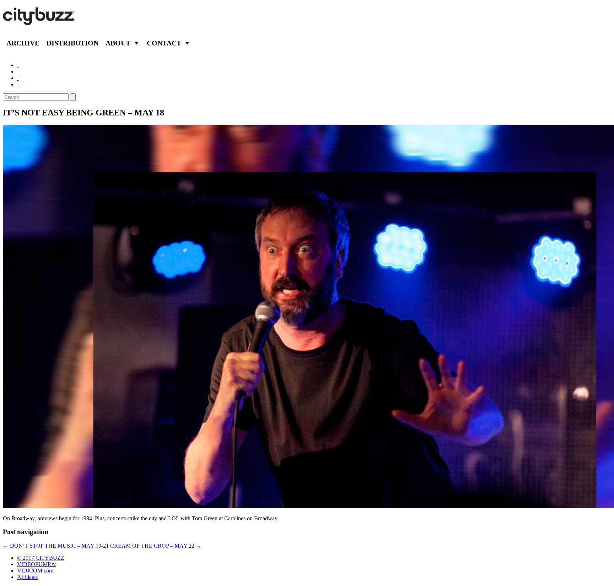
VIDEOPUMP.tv (36, 564)
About (118, 43)
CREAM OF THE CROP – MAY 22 (155, 546)
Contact (164, 43)
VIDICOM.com (35, 571)
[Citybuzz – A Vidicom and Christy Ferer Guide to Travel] (39, 21)
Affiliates (27, 577)
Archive (22, 43)
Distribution (72, 43)
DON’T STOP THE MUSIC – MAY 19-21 (56, 546)
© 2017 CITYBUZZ (40, 558)
